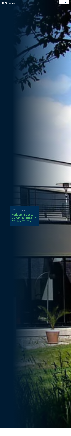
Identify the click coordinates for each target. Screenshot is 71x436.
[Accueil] (8, 2)
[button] (64, 2)
